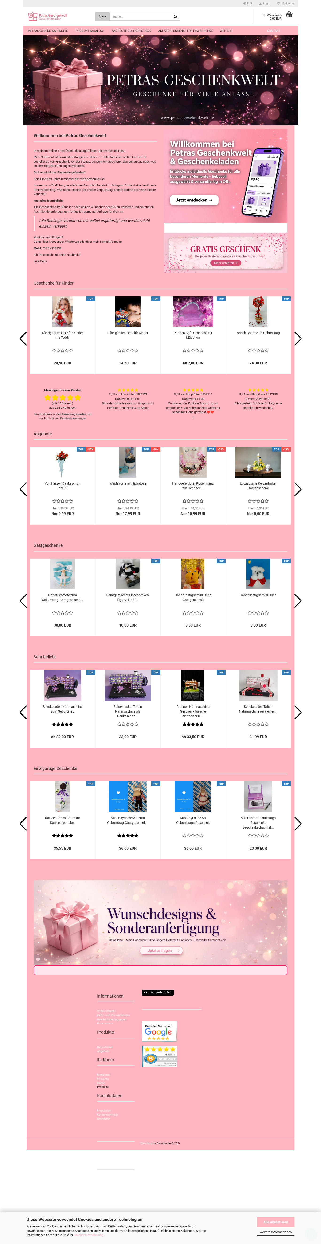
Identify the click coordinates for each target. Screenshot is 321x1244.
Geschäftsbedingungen (111, 1019)
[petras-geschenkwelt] (57, 16)
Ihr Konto (103, 1079)
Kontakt (273, 30)
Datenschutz (105, 1023)
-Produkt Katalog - (90, 30)
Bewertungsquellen (74, 414)
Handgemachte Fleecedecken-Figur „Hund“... (128, 597)
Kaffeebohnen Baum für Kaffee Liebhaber (62, 820)
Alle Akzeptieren (275, 1222)
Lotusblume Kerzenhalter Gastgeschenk (258, 486)
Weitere (226, 30)
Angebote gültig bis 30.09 (131, 30)
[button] (248, 3)
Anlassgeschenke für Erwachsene (185, 30)
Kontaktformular (107, 1114)
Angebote (103, 1051)
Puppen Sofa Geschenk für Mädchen (193, 335)
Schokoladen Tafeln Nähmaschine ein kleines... (258, 709)
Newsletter (103, 1118)
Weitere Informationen (275, 1232)
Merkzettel (287, 3)
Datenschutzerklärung (88, 1235)
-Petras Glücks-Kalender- (47, 30)
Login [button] (266, 3)
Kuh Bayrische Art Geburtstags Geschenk (193, 820)
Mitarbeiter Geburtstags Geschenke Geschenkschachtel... (258, 822)
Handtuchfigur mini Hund (258, 595)
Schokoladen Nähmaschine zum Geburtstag (62, 709)
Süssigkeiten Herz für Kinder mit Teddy (62, 335)
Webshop (146, 1143)
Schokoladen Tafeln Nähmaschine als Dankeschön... (128, 711)
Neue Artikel (104, 1047)
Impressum (104, 1110)
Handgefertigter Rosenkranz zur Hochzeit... (193, 486)
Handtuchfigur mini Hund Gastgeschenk (193, 597)
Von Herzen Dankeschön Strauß (62, 486)
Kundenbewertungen (73, 418)
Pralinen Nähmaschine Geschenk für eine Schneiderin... (192, 711)
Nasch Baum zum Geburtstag (258, 333)
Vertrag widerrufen (158, 992)
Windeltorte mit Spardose (128, 483)
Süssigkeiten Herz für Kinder (127, 333)
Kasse (101, 1083)
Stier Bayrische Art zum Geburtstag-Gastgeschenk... (128, 820)
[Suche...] (175, 16)
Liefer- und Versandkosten (113, 1015)
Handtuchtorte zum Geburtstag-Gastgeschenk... (62, 597)
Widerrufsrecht (106, 1011)
